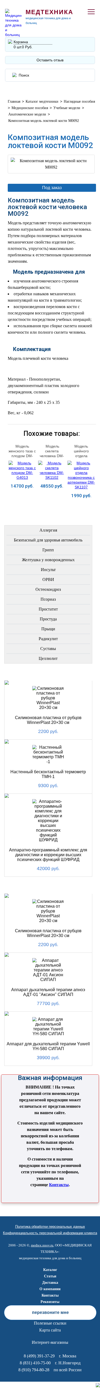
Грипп (48, 550)
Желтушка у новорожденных (48, 559)
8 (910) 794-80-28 (33, 1370)
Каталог (50, 1270)
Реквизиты (50, 1302)
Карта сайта (50, 1330)
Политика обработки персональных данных (50, 1227)
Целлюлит (48, 658)
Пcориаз (48, 599)
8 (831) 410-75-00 (35, 1363)
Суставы (48, 648)
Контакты (59, 1184)
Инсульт (48, 569)
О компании (50, 1289)
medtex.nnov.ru (42, 1245)
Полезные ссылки (50, 1323)
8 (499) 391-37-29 (39, 1356)
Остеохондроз (48, 589)
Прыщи (48, 629)
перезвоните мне (50, 1312)
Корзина (21, 42)
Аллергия (48, 530)
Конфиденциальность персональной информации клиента (50, 1233)
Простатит (48, 609)
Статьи (50, 1276)
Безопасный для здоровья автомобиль (48, 540)
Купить (22, 504)
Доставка (50, 1283)
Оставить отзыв (50, 60)
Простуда (48, 619)
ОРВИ (48, 579)
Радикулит (48, 638)
